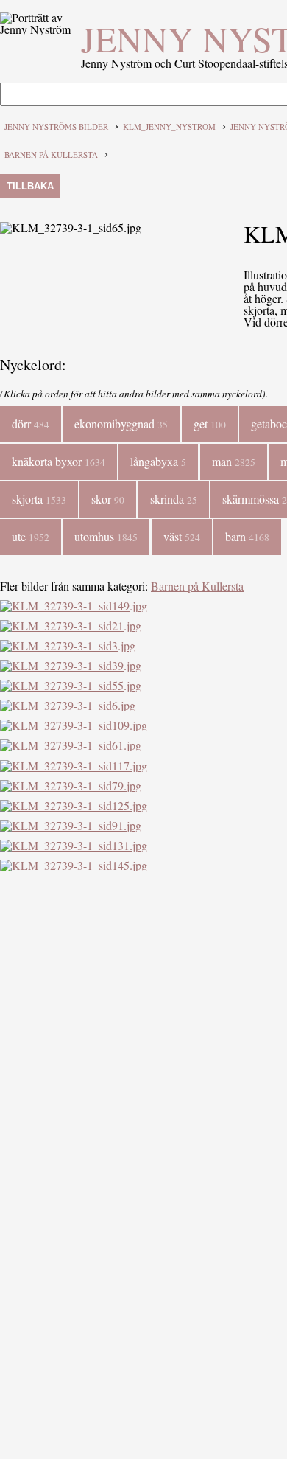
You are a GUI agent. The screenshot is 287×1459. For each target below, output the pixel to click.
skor (107, 498)
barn (247, 536)
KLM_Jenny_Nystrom (169, 126)
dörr (30, 423)
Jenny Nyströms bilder (56, 126)
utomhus (106, 536)
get (210, 423)
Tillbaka (30, 186)
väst (181, 536)
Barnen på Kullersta (51, 154)
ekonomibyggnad (121, 423)
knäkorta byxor (58, 461)
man (233, 461)
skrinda (173, 498)
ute (30, 536)
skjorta (39, 498)
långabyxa (158, 461)
